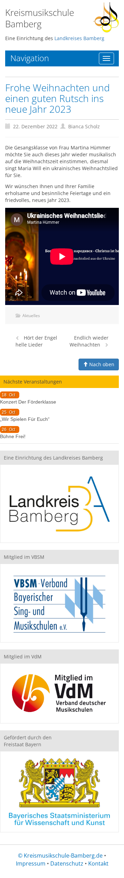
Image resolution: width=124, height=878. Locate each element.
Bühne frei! (12, 436)
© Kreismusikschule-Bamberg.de (60, 855)
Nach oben (101, 364)
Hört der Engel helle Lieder (36, 341)
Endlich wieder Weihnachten (89, 341)
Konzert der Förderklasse (28, 402)
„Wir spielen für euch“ (25, 419)
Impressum (30, 863)
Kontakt (98, 863)
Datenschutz (66, 863)
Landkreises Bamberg (79, 38)
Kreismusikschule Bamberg (39, 18)
